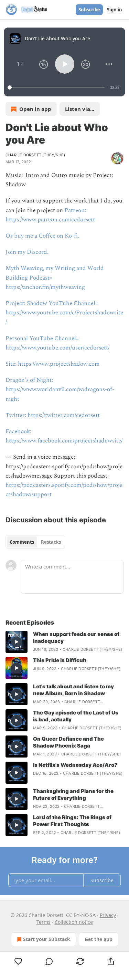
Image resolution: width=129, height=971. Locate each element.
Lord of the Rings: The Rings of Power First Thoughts (72, 820)
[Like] (18, 961)
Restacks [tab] (51, 542)
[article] (64, 642)
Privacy (108, 915)
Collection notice (74, 922)
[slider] (57, 87)
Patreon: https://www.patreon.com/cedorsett (50, 215)
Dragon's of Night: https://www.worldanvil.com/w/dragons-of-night (60, 389)
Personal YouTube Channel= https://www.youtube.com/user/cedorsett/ (57, 343)
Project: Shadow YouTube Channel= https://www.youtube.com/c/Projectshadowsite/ (64, 312)
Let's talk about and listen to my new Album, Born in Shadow (73, 690)
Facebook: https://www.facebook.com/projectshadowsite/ (64, 436)
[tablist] (35, 542)
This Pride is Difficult (59, 660)
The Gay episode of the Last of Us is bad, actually (75, 716)
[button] (20, 64)
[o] (16, 641)
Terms (43, 922)
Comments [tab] (22, 542)
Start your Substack (46, 939)
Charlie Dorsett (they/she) (35, 155)
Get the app (98, 939)
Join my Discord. (27, 252)
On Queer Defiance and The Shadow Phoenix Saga (68, 742)
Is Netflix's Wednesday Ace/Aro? (75, 765)
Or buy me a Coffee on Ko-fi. (42, 235)
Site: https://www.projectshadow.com (53, 363)
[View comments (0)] (49, 961)
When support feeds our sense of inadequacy (76, 637)
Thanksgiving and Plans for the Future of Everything (73, 794)
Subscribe (89, 10)
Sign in (114, 10)
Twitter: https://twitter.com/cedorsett (53, 415)
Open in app (35, 108)
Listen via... (79, 108)
